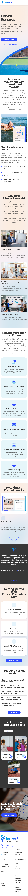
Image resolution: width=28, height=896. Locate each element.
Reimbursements (5, 866)
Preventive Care (5, 859)
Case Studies (18, 868)
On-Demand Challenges (20, 859)
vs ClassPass (18, 878)
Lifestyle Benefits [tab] (19, 731)
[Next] (17, 539)
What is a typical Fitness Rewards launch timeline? (13, 681)
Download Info (12, 44)
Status (2, 888)
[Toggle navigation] (24, 2)
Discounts (17, 857)
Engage (5, 854)
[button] (14, 366)
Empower (5, 857)
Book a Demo (9, 40)
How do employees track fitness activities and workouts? (12, 692)
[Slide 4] (16, 580)
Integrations (18, 854)
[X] (11, 846)
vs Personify (18, 880)
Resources (17, 871)
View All (17, 891)
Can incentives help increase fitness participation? (11, 704)
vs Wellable (17, 887)
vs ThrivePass (18, 882)
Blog (16, 866)
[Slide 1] (11, 580)
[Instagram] (7, 846)
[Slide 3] (14, 580)
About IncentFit (5, 874)
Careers (3, 876)
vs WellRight (18, 889)
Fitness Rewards (5, 864)
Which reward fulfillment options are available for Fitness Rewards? (13, 687)
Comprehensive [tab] (9, 731)
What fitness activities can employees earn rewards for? (11, 698)
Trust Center (4, 890)
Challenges (3, 862)
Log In (2, 883)
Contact (3, 885)
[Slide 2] (13, 580)
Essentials (5, 852)
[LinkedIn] (2, 846)
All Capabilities (18, 852)
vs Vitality (17, 885)
